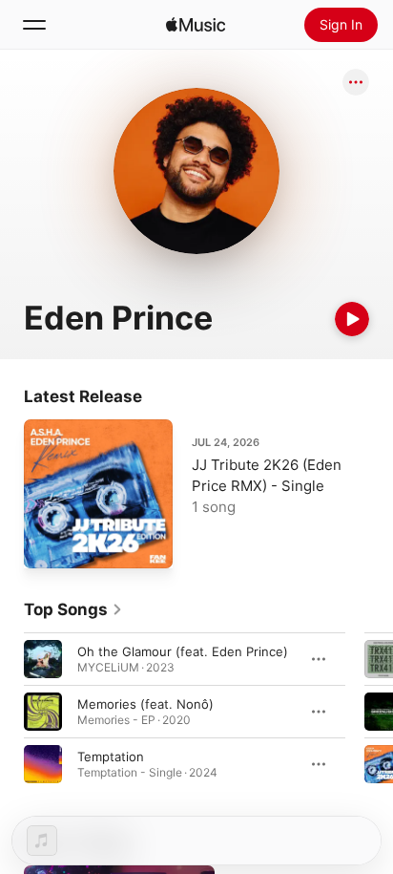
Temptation (110, 756)
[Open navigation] (34, 25)
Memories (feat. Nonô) (145, 704)
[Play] (352, 319)
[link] (73, 609)
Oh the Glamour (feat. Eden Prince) (182, 651)
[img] (195, 24)
